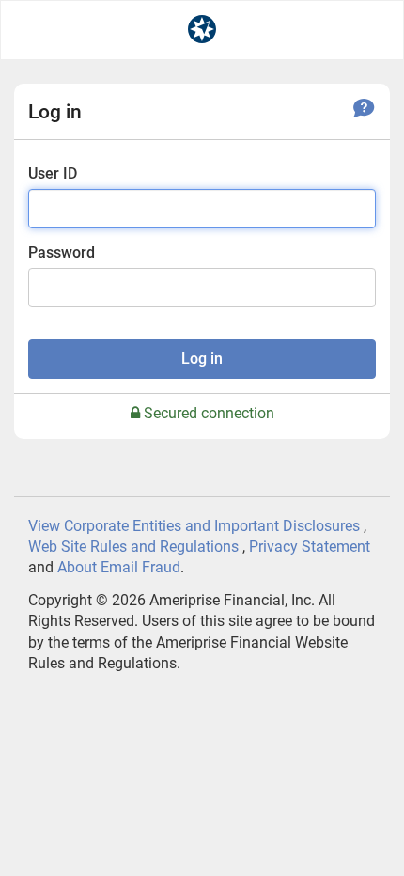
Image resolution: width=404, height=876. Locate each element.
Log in (202, 359)
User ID (52, 173)
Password (61, 252)
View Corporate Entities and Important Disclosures (194, 526)
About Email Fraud (118, 567)
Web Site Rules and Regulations (133, 546)
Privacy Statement (309, 546)
